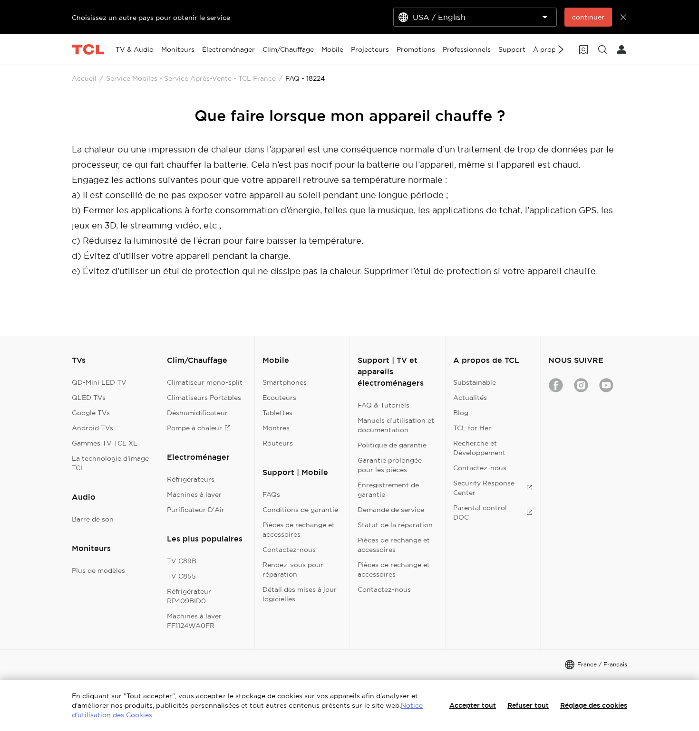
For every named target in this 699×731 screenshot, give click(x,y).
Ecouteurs (279, 397)
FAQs (271, 494)
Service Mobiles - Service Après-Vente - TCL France (191, 78)
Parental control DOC (480, 512)
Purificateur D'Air (195, 509)
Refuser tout (528, 705)
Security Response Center (484, 488)
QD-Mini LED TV (99, 382)
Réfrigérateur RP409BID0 (189, 596)
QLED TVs (89, 397)
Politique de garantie (392, 445)
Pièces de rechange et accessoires (298, 530)
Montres (276, 428)
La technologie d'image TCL (110, 463)
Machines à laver (194, 494)
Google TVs (91, 412)
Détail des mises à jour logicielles (299, 594)
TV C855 (181, 576)
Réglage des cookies (593, 705)
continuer (588, 17)
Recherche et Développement (479, 448)
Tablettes (277, 412)
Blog (460, 412)
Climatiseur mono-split (205, 382)
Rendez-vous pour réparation (292, 569)
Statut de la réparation (395, 525)
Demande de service (391, 509)
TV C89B (181, 561)
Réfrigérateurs (190, 479)
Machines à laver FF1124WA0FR (194, 621)
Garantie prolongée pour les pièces (390, 465)
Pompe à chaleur (194, 428)
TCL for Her (472, 428)
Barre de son (93, 519)
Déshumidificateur (197, 412)
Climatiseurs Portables (204, 397)
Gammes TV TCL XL (104, 443)
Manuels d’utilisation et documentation (396, 425)
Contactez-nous (289, 549)
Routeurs (277, 443)
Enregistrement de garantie (388, 490)
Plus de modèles (98, 570)
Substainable (474, 382)
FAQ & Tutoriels (383, 405)
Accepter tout (472, 705)
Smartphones (284, 382)
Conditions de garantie (300, 509)
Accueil (84, 78)
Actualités (470, 397)
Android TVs (92, 428)
